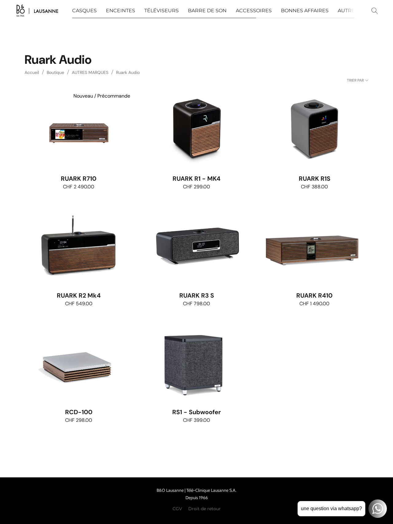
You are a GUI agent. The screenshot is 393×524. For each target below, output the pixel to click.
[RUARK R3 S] (196, 246)
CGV (177, 508)
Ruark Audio (128, 72)
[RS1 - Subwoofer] (196, 362)
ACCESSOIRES (254, 10)
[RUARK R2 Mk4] (79, 246)
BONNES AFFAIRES (305, 10)
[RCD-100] (79, 362)
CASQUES (84, 10)
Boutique (55, 72)
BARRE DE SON (207, 10)
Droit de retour (204, 508)
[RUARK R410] (314, 246)
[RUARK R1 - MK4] (196, 129)
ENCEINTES (120, 10)
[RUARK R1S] (314, 129)
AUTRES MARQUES (90, 72)
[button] (37, 10)
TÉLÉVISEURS (161, 10)
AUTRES (348, 10)
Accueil (32, 72)
